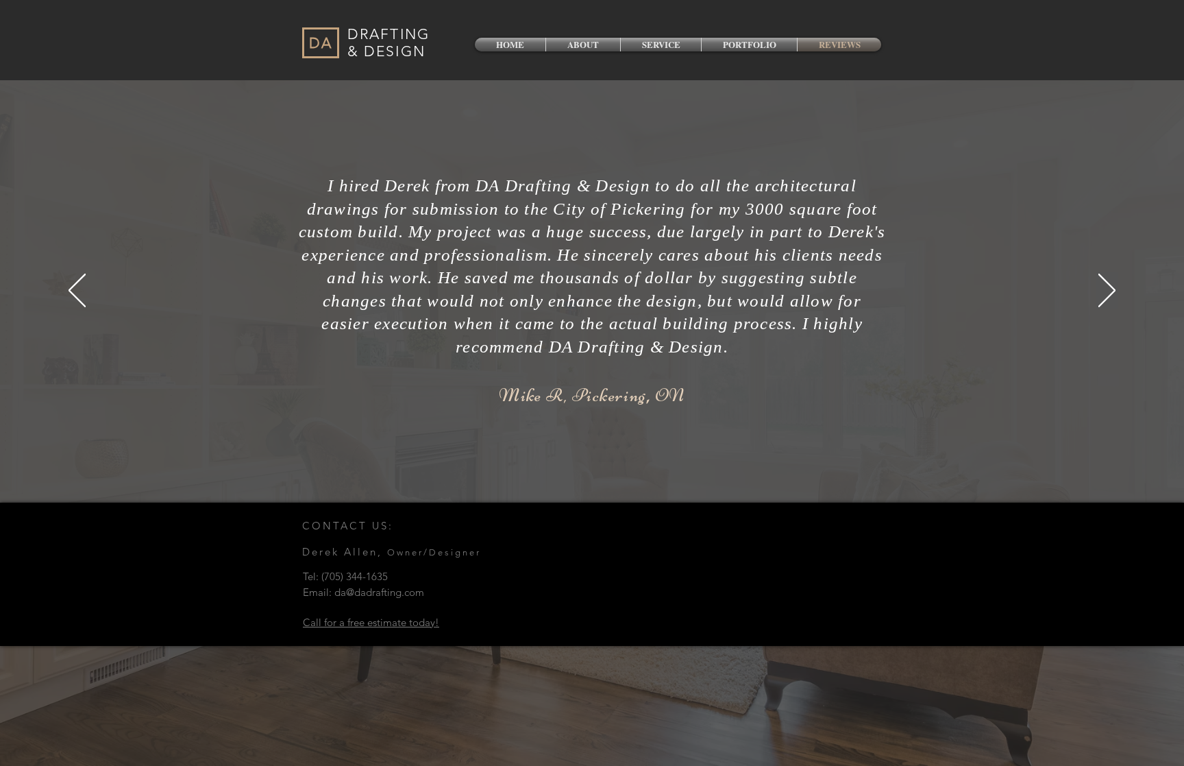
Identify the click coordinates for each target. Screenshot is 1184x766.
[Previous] (77, 291)
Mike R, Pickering (572, 395)
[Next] (1106, 291)
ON (670, 395)
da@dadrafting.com (379, 592)
